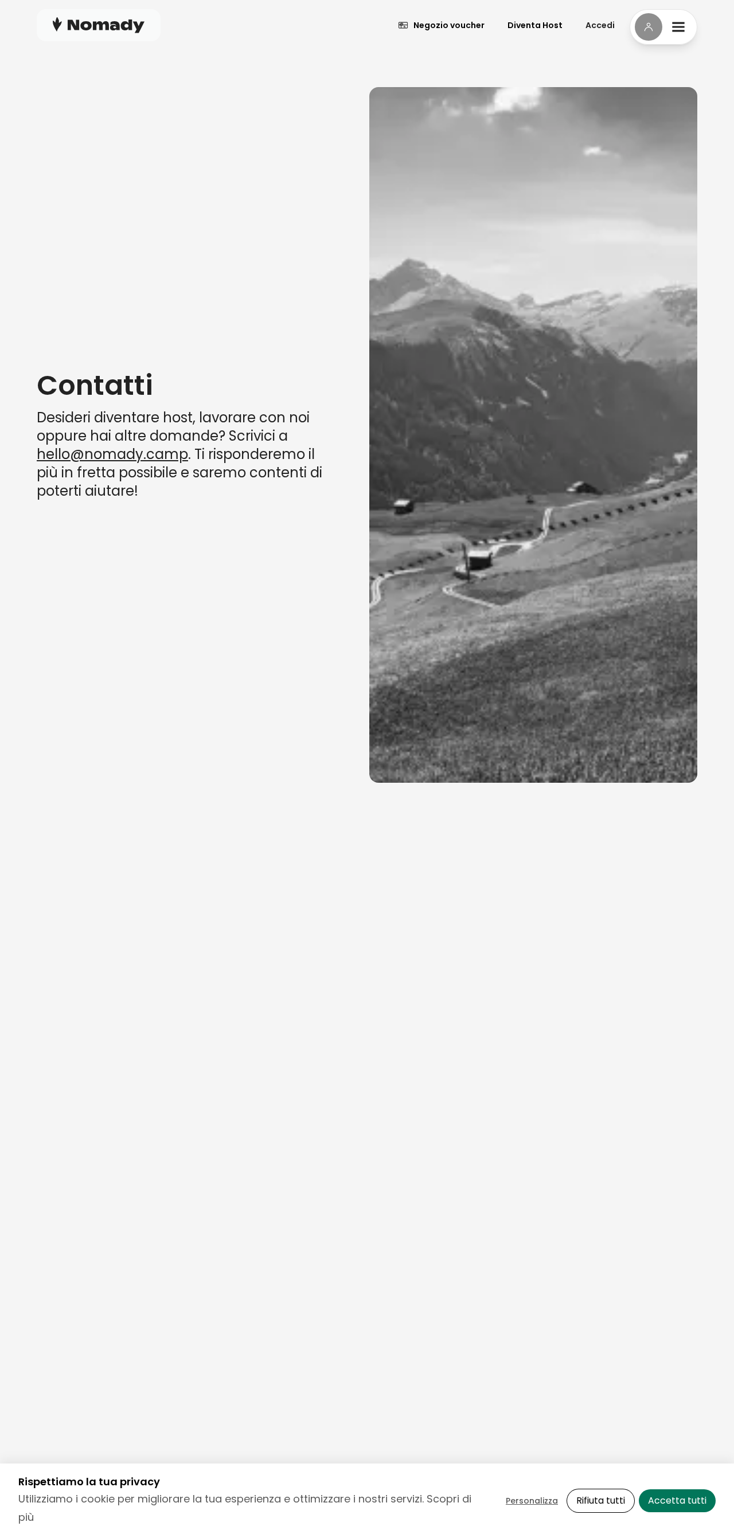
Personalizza (532, 1500)
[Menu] (663, 27)
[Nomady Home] (99, 25)
